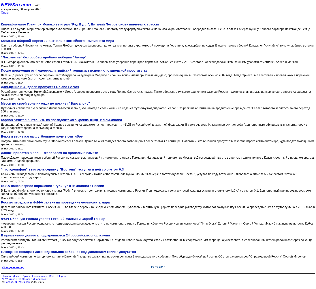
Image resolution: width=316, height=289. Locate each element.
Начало (6, 276)
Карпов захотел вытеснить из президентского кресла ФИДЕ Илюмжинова (61, 120)
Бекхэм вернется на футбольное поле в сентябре (42, 136)
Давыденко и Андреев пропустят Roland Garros (40, 87)
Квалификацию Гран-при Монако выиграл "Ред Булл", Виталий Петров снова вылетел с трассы (80, 24)
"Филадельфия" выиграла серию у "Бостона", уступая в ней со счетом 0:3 (62, 169)
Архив (26, 276)
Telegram (62, 276)
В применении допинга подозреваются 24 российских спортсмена (55, 235)
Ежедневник (39, 276)
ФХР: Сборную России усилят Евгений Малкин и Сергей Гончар (53, 219)
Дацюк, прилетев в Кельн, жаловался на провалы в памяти (49, 153)
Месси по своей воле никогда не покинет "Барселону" (45, 103)
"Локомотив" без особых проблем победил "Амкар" (43, 57)
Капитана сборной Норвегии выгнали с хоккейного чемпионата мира (57, 41)
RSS (51, 276)
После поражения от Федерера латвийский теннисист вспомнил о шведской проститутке (74, 70)
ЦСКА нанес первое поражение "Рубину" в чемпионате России (52, 186)
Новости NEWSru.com (17, 281)
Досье (16, 276)
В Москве (25, 278)
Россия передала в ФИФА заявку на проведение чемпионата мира (55, 202)
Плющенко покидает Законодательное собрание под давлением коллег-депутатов (68, 252)
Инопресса (39, 278)
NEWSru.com (16, 5)
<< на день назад (13, 267)
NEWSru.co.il (9, 278)
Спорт (5, 12)
